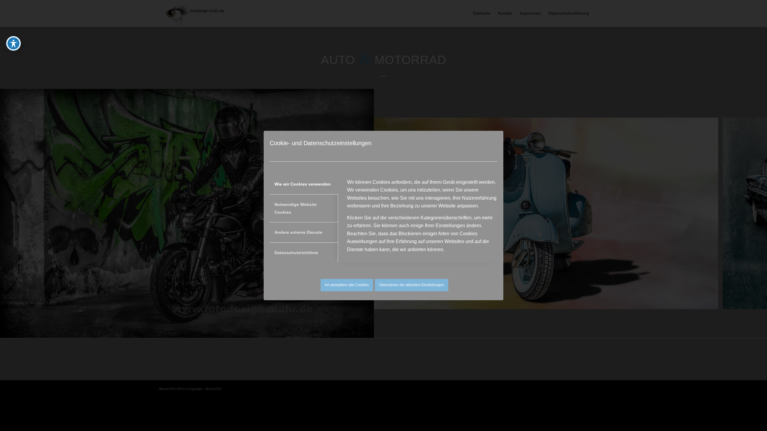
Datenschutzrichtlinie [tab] (296, 252)
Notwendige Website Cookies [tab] (295, 208)
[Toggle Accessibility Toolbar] (13, 43)
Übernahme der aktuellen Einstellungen (411, 285)
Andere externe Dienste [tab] (298, 232)
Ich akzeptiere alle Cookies (347, 285)
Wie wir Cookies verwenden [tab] (302, 184)
